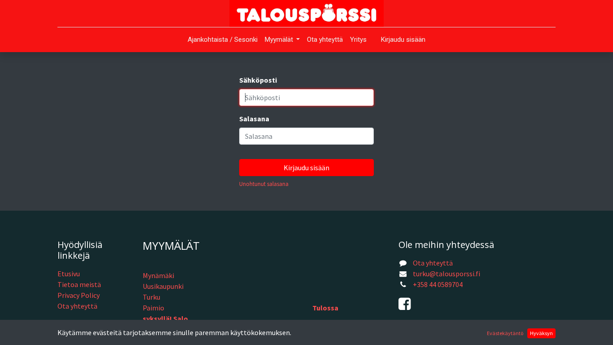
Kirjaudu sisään (403, 39)
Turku (151, 296)
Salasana (254, 118)
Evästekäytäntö (505, 333)
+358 (421, 284)
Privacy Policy (78, 295)
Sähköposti (258, 79)
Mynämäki (158, 275)
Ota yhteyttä (77, 305)
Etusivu (68, 273)
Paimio (153, 307)
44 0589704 (446, 284)
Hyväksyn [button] (541, 333)
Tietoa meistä (79, 284)
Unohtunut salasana (264, 183)
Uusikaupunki (163, 286)
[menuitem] (222, 40)
